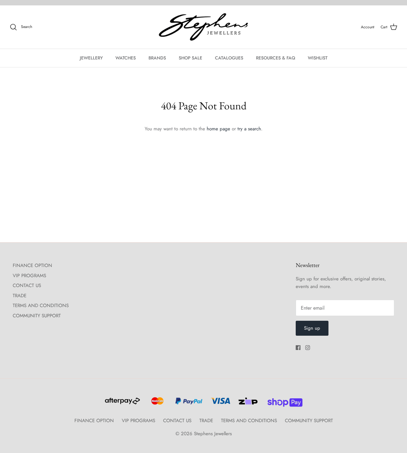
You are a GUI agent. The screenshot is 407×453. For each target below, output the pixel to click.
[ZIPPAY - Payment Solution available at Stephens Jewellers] (247, 403)
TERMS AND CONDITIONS (41, 305)
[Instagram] (307, 347)
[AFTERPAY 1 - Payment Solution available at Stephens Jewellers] (122, 403)
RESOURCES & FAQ (275, 58)
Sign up (312, 328)
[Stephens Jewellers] (203, 27)
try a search (249, 128)
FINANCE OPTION (32, 265)
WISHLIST (318, 58)
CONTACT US (27, 285)
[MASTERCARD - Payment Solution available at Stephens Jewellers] (156, 403)
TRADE (19, 295)
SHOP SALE (190, 58)
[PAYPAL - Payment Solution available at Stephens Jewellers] (188, 403)
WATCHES (125, 58)
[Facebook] (298, 347)
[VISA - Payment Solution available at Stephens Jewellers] (219, 403)
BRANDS (157, 58)
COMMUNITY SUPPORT (37, 315)
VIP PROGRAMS (29, 275)
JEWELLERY (91, 58)
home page (218, 128)
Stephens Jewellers (213, 433)
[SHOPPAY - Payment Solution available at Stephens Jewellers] (282, 403)
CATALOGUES (229, 58)
